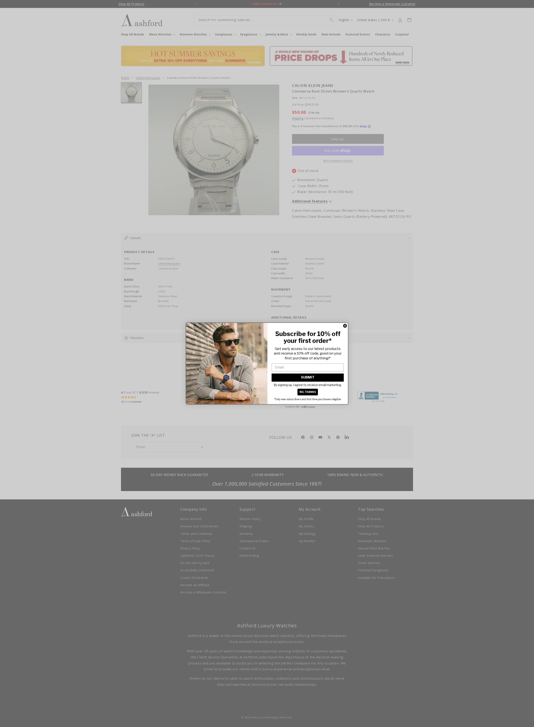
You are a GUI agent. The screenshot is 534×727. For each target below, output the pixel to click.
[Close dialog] (345, 326)
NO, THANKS (308, 392)
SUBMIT (308, 377)
